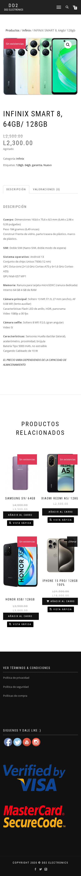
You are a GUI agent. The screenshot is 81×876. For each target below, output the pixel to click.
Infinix (26, 30)
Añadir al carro (20, 515)
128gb (19, 165)
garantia (37, 165)
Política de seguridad (16, 687)
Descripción (16, 189)
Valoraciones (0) (46, 189)
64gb (28, 165)
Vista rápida (22, 523)
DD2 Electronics (13, 9)
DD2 (14, 5)
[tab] (16, 189)
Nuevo (47, 165)
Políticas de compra (15, 696)
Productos (13, 30)
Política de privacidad (16, 678)
